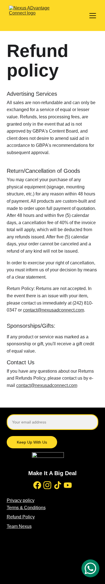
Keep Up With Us (32, 442)
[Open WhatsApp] (90, 568)
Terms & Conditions (26, 507)
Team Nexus (19, 526)
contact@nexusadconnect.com (53, 310)
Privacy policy (20, 500)
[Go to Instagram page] (47, 485)
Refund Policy (21, 516)
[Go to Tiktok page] (58, 485)
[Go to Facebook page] (37, 485)
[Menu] (92, 15)
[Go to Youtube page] (68, 485)
